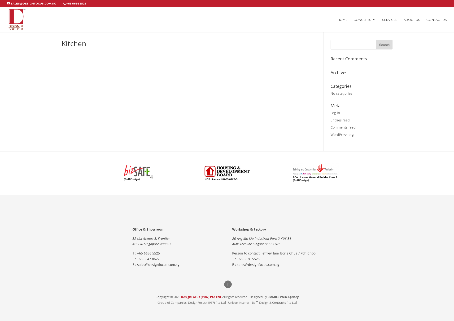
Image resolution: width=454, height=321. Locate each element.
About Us (412, 20)
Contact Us (436, 20)
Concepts (362, 20)
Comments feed (343, 127)
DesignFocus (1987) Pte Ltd (201, 297)
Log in (335, 113)
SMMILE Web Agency (283, 297)
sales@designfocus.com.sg (158, 264)
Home (342, 20)
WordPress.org (342, 134)
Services (389, 20)
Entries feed (340, 120)
